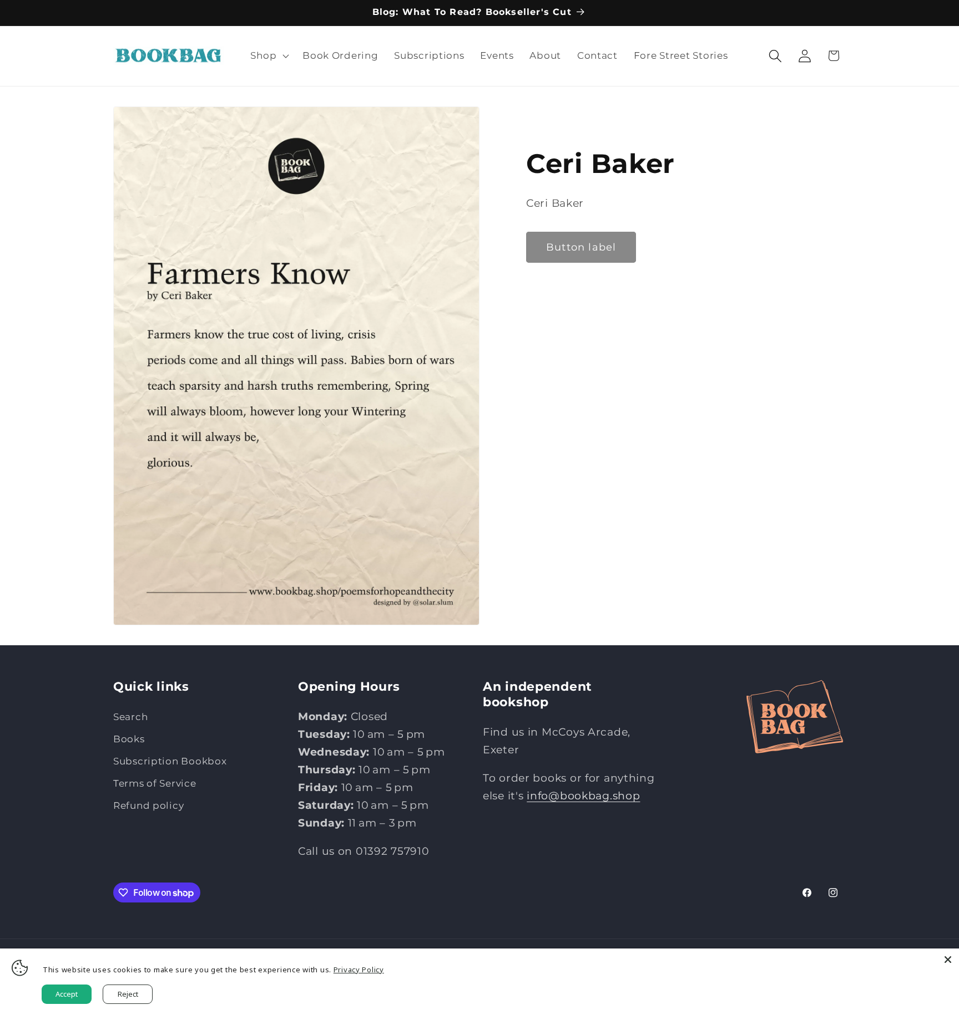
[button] (269, 56)
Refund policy (148, 805)
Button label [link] (581, 247)
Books (129, 738)
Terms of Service (154, 783)
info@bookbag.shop (583, 795)
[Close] (947, 959)
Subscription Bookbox (169, 761)
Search (130, 716)
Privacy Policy (359, 970)
